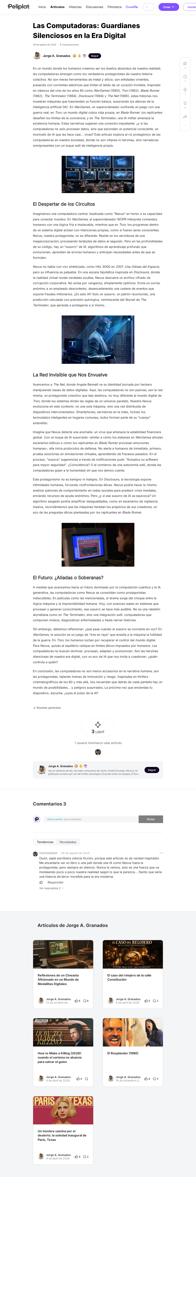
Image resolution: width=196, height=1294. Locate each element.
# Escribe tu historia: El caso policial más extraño (132, 960)
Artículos (57, 7)
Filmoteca (115, 7)
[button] (161, 853)
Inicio (42, 7)
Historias (75, 7)
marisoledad (48, 853)
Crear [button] (167, 7)
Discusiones (94, 7)
